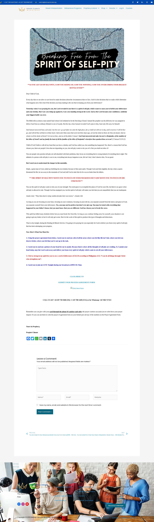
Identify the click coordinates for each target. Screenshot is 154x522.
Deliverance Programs (73, 8)
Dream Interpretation (54, 8)
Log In (121, 8)
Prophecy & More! (90, 8)
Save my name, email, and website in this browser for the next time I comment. (70, 405)
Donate (112, 8)
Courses (129, 8)
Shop (103, 8)
